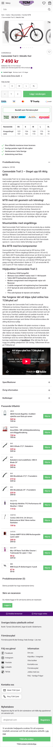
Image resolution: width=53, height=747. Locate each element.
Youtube (8, 662)
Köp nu (47, 416)
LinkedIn (8, 667)
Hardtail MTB (26, 15)
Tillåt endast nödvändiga (26, 744)
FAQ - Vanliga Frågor (35, 676)
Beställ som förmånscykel (26, 110)
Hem (2, 15)
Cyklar (8, 15)
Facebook (9, 653)
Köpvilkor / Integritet (35, 657)
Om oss (30, 653)
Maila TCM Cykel (13, 690)
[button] (49, 3)
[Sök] (49, 9)
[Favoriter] (43, 3)
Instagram (9, 658)
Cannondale (6, 53)
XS (5, 86)
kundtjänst (26, 340)
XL (34, 86)
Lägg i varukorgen (37, 94)
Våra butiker (32, 660)
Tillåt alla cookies (27, 739)
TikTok (7, 672)
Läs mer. (38, 640)
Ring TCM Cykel (13, 696)
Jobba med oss (33, 672)
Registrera (45, 720)
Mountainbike (16, 15)
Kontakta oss (32, 664)
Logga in (7, 605)
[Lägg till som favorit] (49, 51)
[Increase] (17, 94)
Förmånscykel (32, 668)
